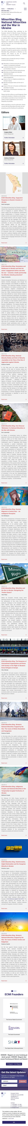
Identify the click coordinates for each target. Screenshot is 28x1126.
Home (3, 8)
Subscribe (22, 1081)
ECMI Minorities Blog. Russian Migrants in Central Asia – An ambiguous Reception (11, 511)
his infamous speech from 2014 (15, 899)
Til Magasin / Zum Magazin (14, 1064)
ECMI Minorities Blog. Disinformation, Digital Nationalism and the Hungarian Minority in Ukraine (13, 864)
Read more (4, 242)
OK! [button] (14, 1122)
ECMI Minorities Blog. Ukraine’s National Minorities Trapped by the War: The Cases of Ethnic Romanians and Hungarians (13, 728)
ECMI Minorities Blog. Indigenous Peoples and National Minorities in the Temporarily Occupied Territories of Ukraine (13, 790)
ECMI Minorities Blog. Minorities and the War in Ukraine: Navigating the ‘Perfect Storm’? (13, 590)
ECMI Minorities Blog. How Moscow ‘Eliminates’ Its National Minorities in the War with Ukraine (13, 428)
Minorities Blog (5, 10)
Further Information (9, 137)
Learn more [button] (11, 1118)
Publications (10, 8)
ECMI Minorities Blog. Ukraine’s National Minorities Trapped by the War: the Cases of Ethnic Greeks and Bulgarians (13, 939)
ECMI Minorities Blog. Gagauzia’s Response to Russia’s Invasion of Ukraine (12, 200)
